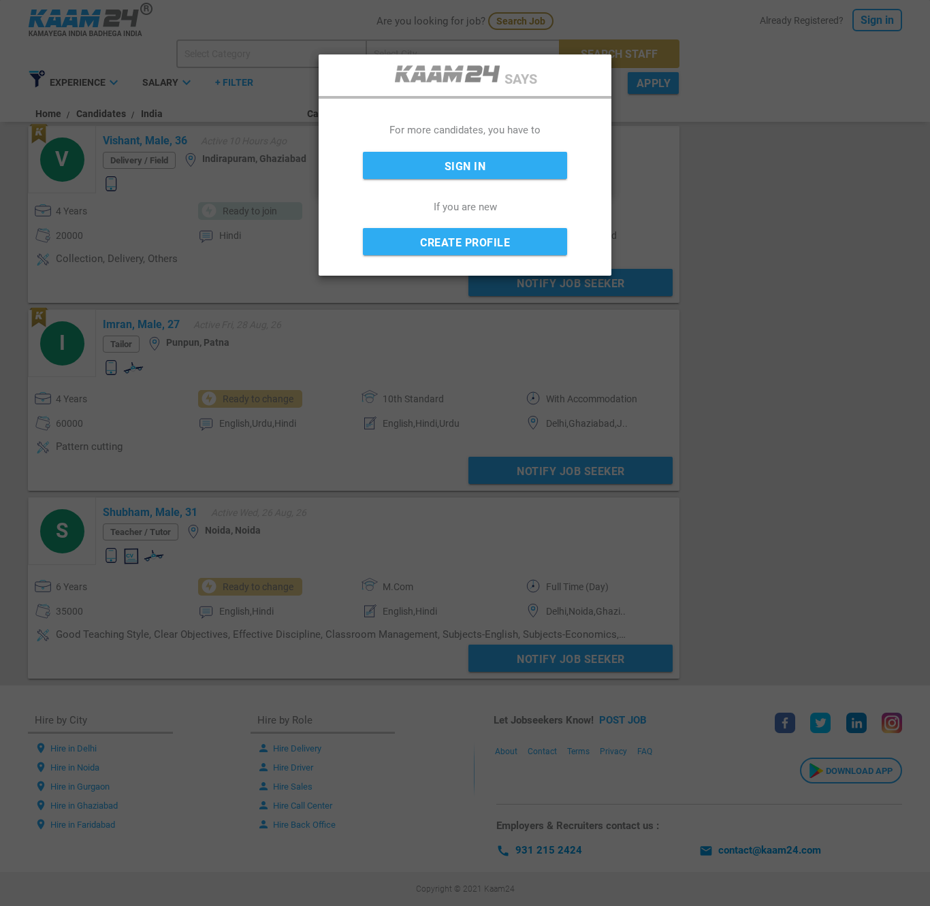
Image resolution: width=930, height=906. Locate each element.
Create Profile (465, 242)
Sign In (465, 166)
